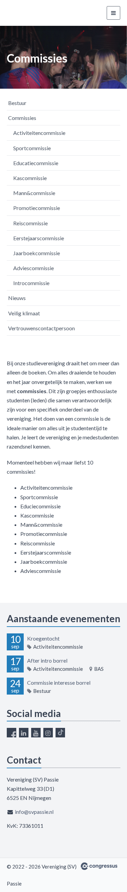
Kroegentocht (43, 638)
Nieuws (17, 298)
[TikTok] (60, 732)
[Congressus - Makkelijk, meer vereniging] (99, 866)
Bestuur (17, 103)
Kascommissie (30, 178)
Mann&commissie (34, 193)
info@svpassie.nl (34, 811)
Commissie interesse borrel (58, 682)
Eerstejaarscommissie (38, 238)
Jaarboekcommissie (36, 253)
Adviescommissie (33, 268)
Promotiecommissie (36, 208)
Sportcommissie (32, 148)
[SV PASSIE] (32, 13)
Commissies (22, 118)
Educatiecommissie (35, 163)
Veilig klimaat (24, 313)
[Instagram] (48, 732)
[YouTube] (36, 732)
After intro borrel (47, 660)
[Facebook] (11, 732)
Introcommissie (31, 283)
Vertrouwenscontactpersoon (41, 328)
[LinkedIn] (23, 732)
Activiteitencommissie (39, 132)
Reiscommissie (30, 223)
